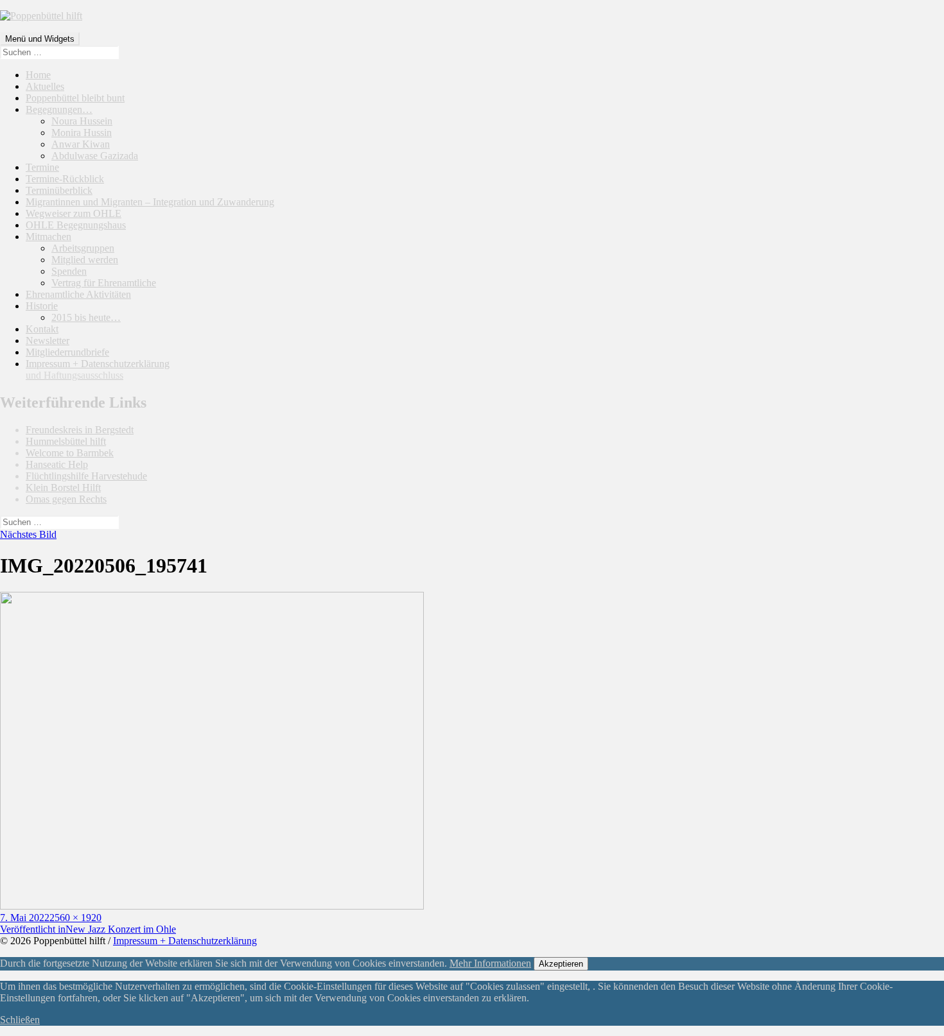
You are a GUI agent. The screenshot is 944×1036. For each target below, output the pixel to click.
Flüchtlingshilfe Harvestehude (86, 476)
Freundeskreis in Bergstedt (80, 429)
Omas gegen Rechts (66, 499)
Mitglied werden (84, 259)
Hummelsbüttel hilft (66, 441)
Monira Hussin (81, 132)
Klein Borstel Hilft (63, 487)
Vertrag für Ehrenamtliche (103, 282)
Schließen (20, 1019)
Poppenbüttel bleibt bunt (75, 97)
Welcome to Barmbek (70, 452)
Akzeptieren (561, 964)
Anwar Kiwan (80, 144)
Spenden (69, 271)
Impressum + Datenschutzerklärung (98, 369)
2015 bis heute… (86, 317)
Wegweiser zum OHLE (73, 213)
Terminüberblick (59, 190)
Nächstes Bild (28, 534)
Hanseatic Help (57, 464)
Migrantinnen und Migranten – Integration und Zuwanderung (150, 201)
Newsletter (47, 340)
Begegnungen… (59, 109)
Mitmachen (48, 236)
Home (38, 74)
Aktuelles (45, 86)
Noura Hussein (81, 121)
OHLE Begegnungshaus (76, 225)
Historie (42, 305)
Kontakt (42, 329)
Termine (42, 167)
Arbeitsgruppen (82, 248)
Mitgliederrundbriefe (67, 352)
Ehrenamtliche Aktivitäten (78, 294)
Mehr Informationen (490, 963)
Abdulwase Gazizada (94, 155)
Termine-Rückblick (65, 178)
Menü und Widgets (39, 39)
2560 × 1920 (75, 917)
